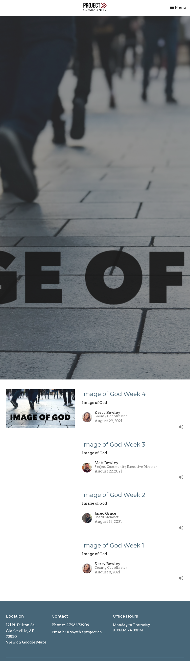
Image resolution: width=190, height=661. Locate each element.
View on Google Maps (26, 642)
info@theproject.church (86, 632)
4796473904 (77, 625)
